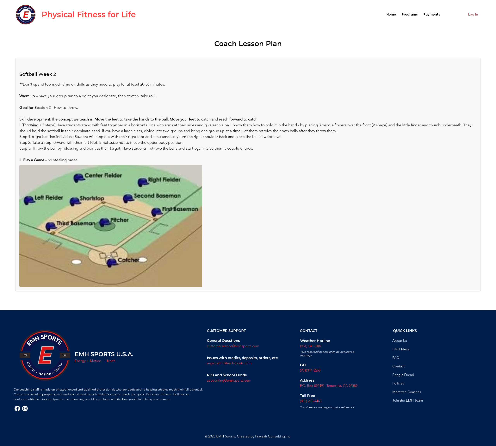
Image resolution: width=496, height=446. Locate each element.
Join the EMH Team (407, 400)
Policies (398, 383)
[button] (410, 14)
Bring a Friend (403, 375)
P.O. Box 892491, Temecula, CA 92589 (328, 386)
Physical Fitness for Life (89, 14)
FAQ (395, 358)
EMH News (401, 349)
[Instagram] (25, 408)
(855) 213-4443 (310, 401)
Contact (398, 366)
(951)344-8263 (310, 370)
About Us (399, 341)
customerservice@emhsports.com (233, 346)
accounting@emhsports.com (229, 380)
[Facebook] (17, 408)
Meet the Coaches (406, 392)
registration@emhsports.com (229, 363)
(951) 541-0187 (311, 346)
